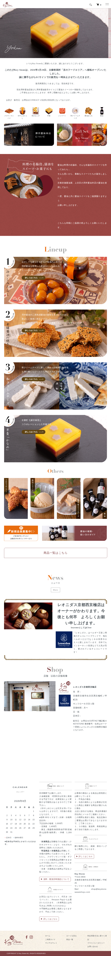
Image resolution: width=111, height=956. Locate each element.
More (55, 590)
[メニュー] (107, 4)
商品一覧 (69, 939)
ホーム (47, 936)
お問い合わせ (92, 946)
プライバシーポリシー (96, 943)
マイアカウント (51, 943)
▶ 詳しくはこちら (49, 919)
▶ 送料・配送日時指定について (55, 879)
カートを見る (71, 936)
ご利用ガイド (50, 939)
